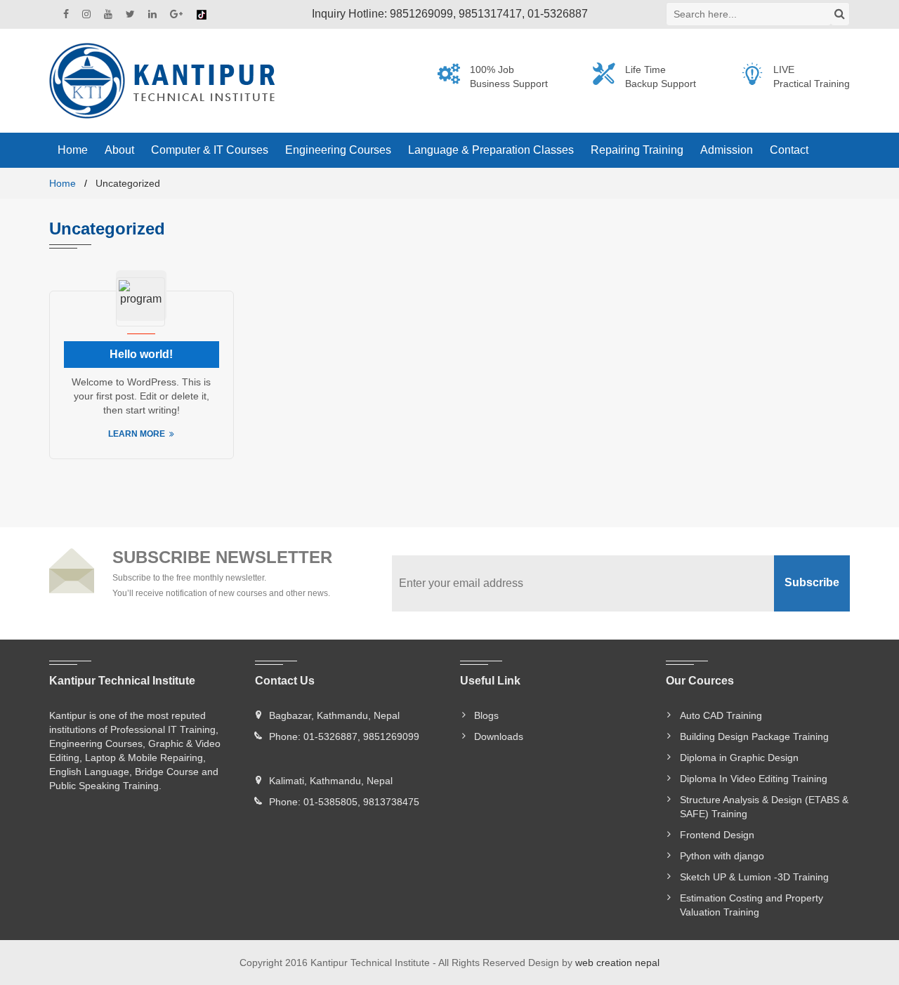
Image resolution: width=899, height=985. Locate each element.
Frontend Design (717, 834)
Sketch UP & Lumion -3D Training (754, 876)
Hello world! (141, 354)
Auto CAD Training (721, 715)
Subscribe (812, 582)
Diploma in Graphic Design (739, 757)
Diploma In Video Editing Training (753, 778)
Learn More (136, 434)
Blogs (486, 715)
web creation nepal (617, 962)
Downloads (498, 736)
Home (62, 183)
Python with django (722, 855)
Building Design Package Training (754, 736)
